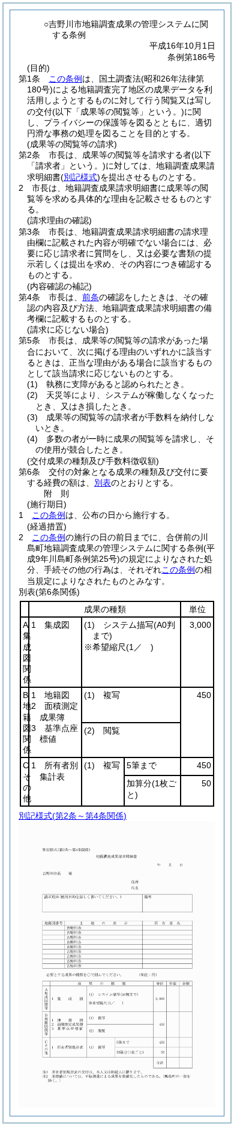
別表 (102, 482)
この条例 (65, 78)
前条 (90, 297)
